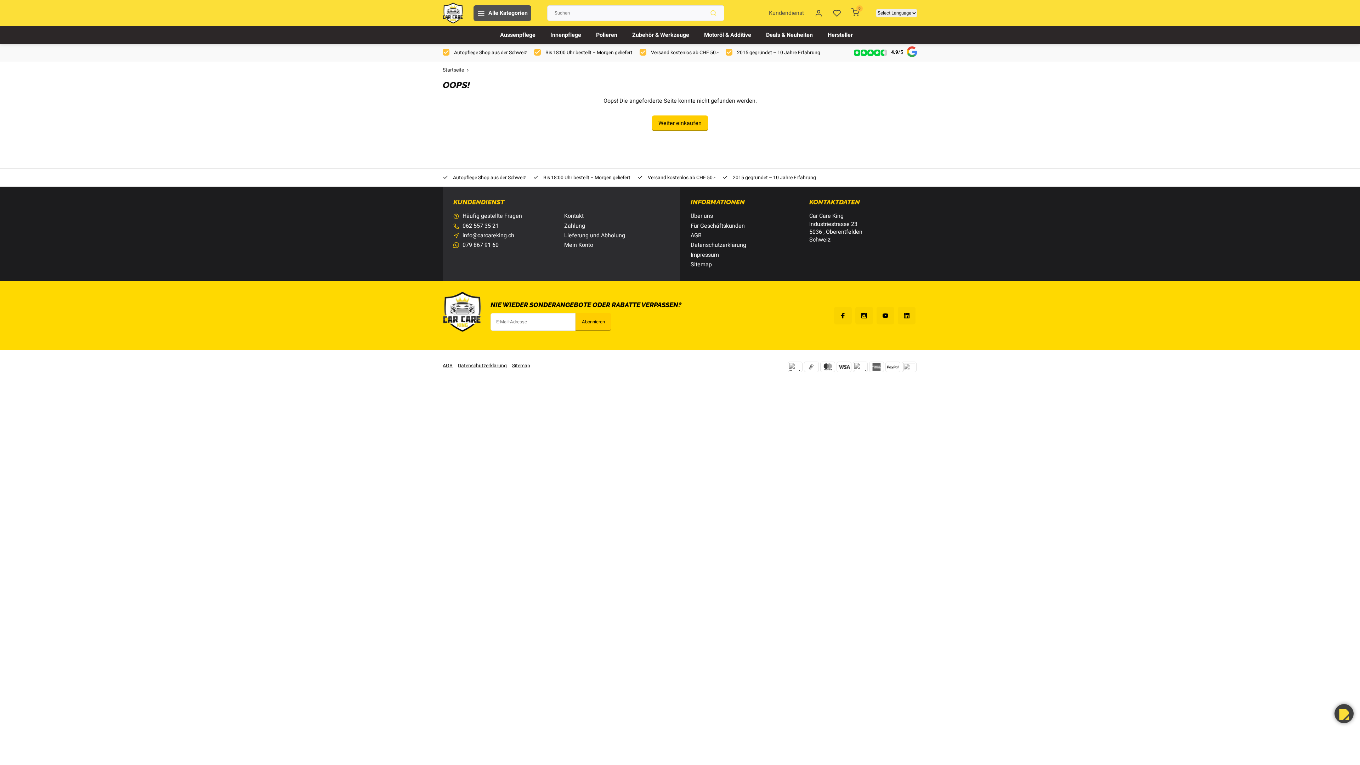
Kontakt (574, 216)
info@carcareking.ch (488, 235)
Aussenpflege (518, 35)
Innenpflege (565, 35)
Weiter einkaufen (680, 123)
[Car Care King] (453, 13)
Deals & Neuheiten (789, 35)
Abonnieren (593, 321)
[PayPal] (892, 367)
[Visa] (844, 367)
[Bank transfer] (795, 367)
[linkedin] (907, 315)
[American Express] (876, 367)
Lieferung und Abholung (594, 235)
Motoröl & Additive (727, 35)
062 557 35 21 (481, 226)
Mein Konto (578, 245)
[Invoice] (860, 367)
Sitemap (701, 264)
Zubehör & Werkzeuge (660, 35)
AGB (696, 235)
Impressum (705, 255)
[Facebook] (843, 315)
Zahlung (574, 226)
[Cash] (811, 367)
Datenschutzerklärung (718, 245)
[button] (1344, 713)
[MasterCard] (827, 367)
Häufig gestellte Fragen (492, 216)
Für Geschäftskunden (718, 226)
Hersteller (840, 35)
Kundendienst (786, 13)
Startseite (453, 70)
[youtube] (885, 315)
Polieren (606, 35)
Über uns (702, 216)
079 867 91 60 (481, 245)
